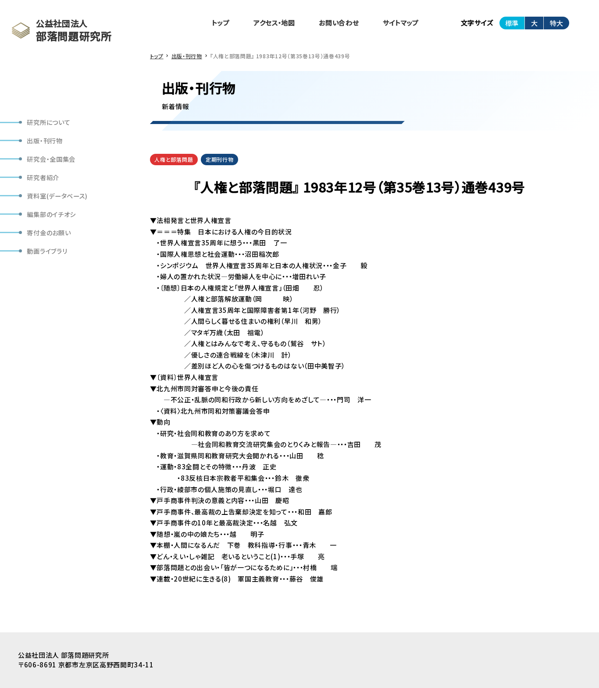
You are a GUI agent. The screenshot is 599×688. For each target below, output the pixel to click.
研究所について (48, 122)
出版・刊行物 (44, 140)
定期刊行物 (219, 159)
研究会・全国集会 (51, 158)
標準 (511, 23)
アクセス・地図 (274, 22)
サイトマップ (401, 22)
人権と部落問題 (173, 159)
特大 (556, 23)
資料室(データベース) (57, 195)
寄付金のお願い (49, 232)
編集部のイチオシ (51, 213)
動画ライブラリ (47, 250)
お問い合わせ (339, 22)
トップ (220, 22)
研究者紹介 (43, 177)
